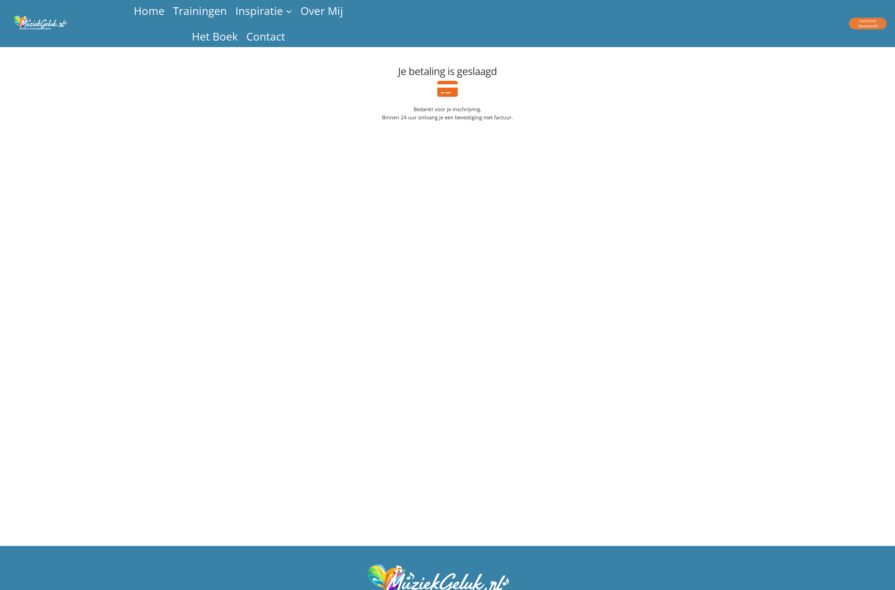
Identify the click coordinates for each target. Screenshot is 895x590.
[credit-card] (447, 88)
